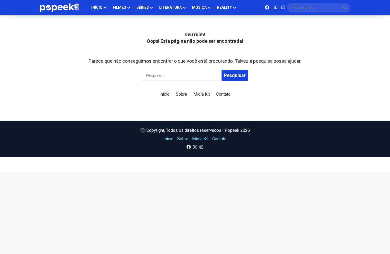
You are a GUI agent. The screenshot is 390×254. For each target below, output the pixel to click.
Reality (224, 7)
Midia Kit (201, 94)
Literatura (170, 7)
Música (199, 7)
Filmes (119, 7)
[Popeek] (63, 7)
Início (96, 7)
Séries (142, 7)
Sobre (181, 94)
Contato (223, 94)
